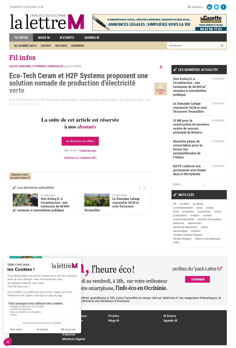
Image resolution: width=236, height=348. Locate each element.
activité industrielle (183, 219)
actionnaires (180, 215)
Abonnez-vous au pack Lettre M (20, 176)
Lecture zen (160, 91)
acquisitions (204, 211)
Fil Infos (21, 37)
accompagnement (183, 207)
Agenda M (91, 37)
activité (207, 215)
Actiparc (195, 215)
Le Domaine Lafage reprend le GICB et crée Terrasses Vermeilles (190, 107)
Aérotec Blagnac (182, 238)
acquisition (188, 211)
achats (210, 207)
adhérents (178, 223)
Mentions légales (73, 339)
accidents (198, 204)
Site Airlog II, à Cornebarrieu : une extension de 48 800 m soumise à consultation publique (41, 204)
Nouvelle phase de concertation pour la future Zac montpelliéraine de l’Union (187, 149)
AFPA (176, 242)
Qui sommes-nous (25, 45)
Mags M (44, 37)
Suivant (144, 187)
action (217, 211)
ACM (175, 211)
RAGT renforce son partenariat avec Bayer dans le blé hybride (189, 170)
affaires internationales (208, 238)
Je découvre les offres (80, 141)
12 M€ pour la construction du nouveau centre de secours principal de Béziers (191, 126)
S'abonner (77, 45)
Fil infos (22, 57)
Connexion (196, 7)
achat (199, 207)
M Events (67, 37)
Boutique (61, 45)
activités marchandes (209, 219)
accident (184, 204)
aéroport (195, 231)
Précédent (140, 187)
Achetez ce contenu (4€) (80, 157)
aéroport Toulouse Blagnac (188, 235)
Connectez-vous (87, 150)
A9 (174, 204)
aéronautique (180, 231)
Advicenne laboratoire (185, 227)
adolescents (194, 223)
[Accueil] (47, 31)
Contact (46, 45)
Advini (204, 227)
